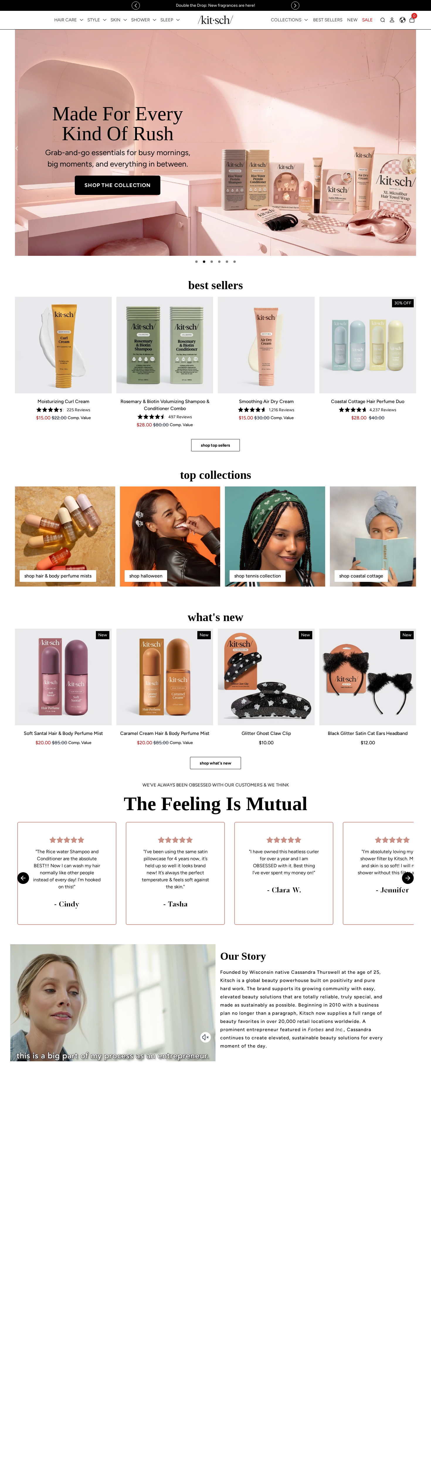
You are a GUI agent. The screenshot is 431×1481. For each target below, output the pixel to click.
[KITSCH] (215, 20)
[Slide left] (136, 5)
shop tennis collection (257, 576)
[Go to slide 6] (234, 261)
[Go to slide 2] (204, 261)
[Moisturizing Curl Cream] (63, 345)
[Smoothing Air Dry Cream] (266, 345)
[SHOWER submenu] (154, 20)
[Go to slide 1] (196, 261)
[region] (215, 5)
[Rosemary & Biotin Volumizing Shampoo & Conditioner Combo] (164, 345)
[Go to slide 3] (212, 261)
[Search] (383, 19)
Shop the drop (313, 182)
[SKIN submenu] (125, 20)
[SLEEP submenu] (177, 20)
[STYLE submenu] (104, 20)
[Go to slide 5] (227, 261)
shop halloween (145, 576)
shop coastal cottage (361, 576)
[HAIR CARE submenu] (81, 20)
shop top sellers (215, 445)
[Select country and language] (402, 20)
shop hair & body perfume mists (57, 576)
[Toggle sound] (205, 1037)
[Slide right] (295, 5)
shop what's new (215, 763)
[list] (215, 143)
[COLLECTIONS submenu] (306, 20)
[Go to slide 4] (219, 261)
